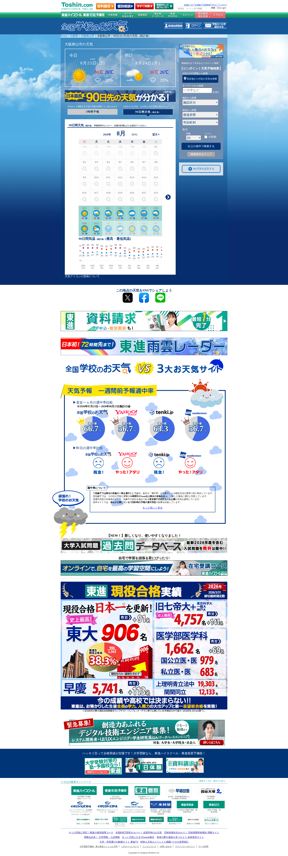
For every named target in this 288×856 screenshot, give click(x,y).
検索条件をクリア (201, 154)
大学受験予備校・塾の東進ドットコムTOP (99, 846)
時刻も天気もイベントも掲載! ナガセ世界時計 (164, 841)
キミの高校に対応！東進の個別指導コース (91, 832)
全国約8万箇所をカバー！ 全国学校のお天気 (139, 832)
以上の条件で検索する (201, 146)
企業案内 (198, 4)
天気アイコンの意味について (82, 276)
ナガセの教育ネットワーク (76, 782)
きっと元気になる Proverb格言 (138, 837)
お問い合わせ (166, 846)
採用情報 (206, 4)
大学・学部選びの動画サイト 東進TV (119, 841)
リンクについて (149, 846)
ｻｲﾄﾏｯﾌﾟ (215, 4)
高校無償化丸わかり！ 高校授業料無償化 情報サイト (191, 832)
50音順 (212, 136)
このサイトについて (130, 846)
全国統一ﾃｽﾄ (189, 4)
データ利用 (203, 846)
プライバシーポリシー (185, 846)
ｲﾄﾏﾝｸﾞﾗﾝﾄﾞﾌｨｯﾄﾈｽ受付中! (80, 814)
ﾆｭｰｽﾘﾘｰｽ (223, 4)
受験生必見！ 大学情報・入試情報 (102, 837)
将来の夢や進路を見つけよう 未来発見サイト (180, 837)
